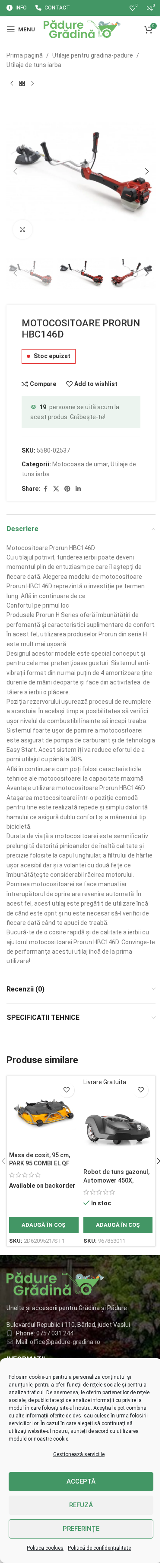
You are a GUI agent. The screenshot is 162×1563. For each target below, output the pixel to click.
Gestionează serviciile (79, 1454)
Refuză (81, 1505)
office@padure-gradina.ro (66, 1341)
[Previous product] (11, 84)
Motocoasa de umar (80, 464)
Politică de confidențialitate (99, 1548)
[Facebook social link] (45, 489)
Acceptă (81, 1481)
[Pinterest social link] (67, 489)
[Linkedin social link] (78, 489)
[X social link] (56, 489)
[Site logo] (82, 28)
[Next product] (32, 84)
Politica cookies (45, 1548)
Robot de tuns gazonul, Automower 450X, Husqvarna (116, 1180)
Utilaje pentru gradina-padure (92, 55)
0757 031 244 (54, 1333)
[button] (15, 171)
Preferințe (81, 1529)
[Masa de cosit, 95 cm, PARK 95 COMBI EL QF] (44, 1112)
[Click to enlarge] (22, 229)
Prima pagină (24, 55)
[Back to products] (22, 84)
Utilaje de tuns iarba (33, 64)
